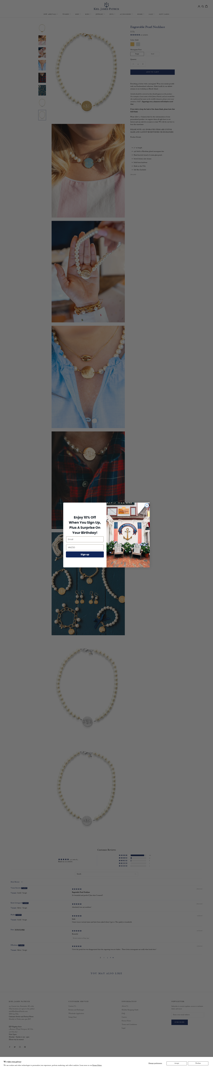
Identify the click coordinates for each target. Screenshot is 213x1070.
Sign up (85, 554)
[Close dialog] (147, 505)
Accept (176, 1063)
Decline (198, 1063)
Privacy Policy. (97, 1065)
